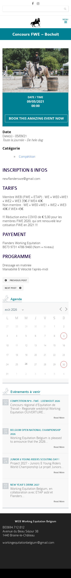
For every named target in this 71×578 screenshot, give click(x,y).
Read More (59, 417)
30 (64, 364)
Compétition (27, 157)
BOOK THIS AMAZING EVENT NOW (36, 118)
